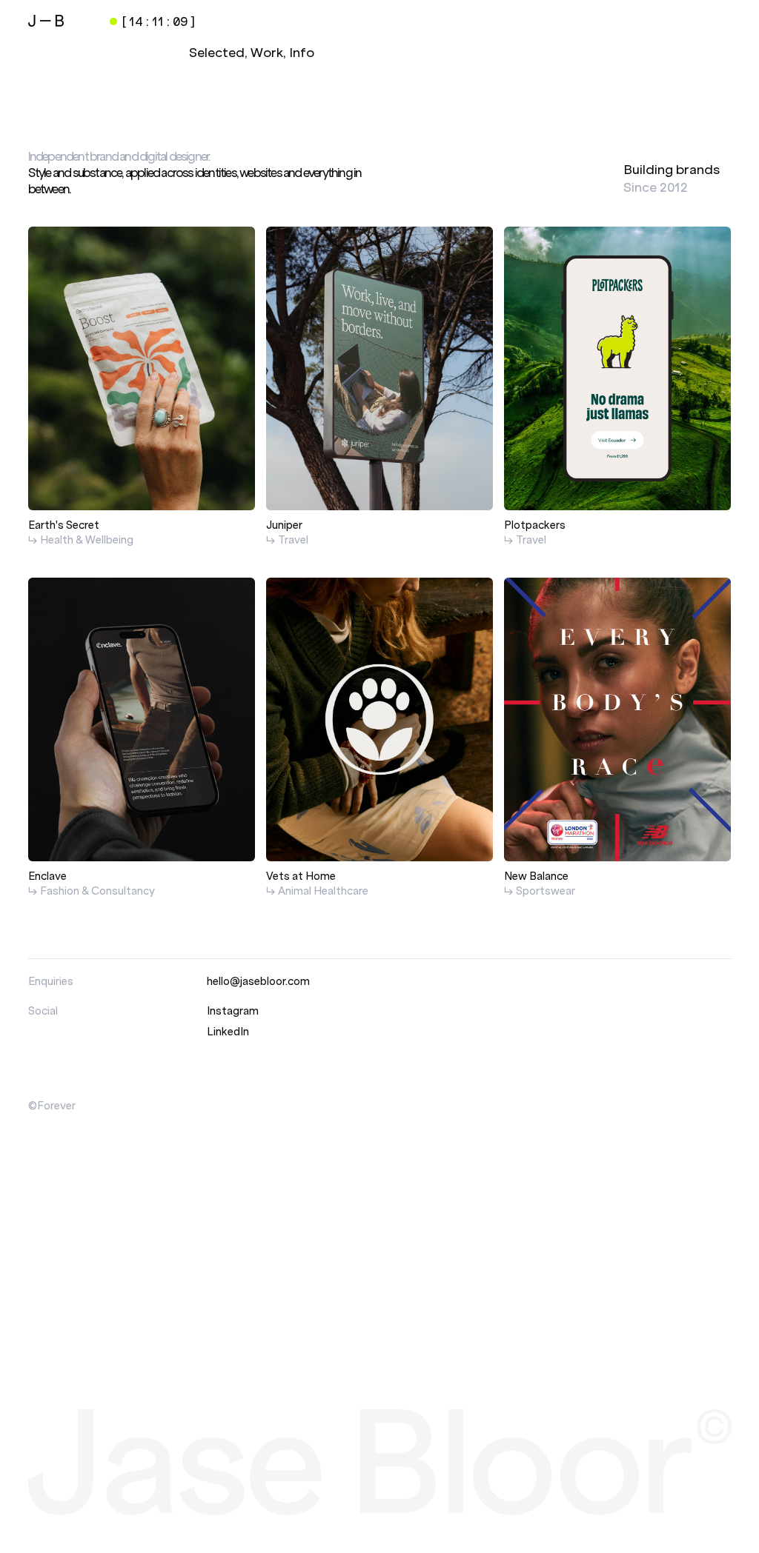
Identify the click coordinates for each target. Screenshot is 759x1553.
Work (267, 53)
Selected (217, 53)
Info (301, 53)
